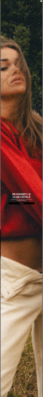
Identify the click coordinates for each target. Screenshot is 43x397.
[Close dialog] (41, 1)
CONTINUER (22, 203)
